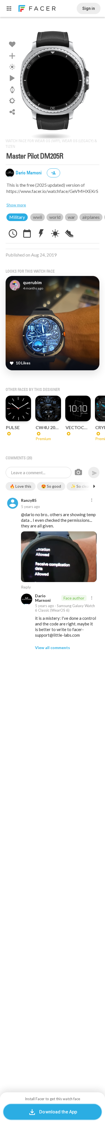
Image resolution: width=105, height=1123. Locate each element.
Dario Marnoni (29, 173)
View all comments (52, 647)
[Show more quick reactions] (94, 486)
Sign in (88, 8)
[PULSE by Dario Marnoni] (18, 408)
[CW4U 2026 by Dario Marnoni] (48, 408)
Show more (16, 204)
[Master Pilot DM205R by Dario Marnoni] (52, 80)
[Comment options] (92, 500)
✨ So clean (81, 486)
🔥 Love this (20, 486)
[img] (10, 173)
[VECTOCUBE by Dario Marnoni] (78, 408)
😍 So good (51, 486)
